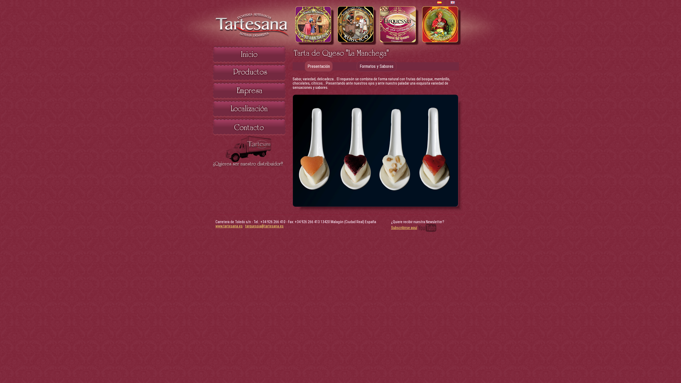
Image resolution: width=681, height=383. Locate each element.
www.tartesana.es (229, 226)
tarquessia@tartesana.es (264, 226)
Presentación (319, 66)
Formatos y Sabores (376, 66)
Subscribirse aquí (404, 228)
